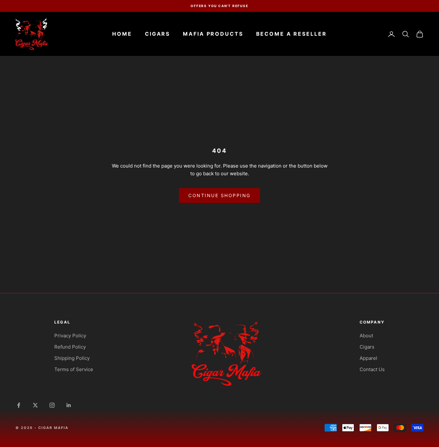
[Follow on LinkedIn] (69, 405)
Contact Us (372, 369)
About (366, 336)
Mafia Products (213, 34)
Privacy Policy (70, 336)
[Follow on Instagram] (52, 405)
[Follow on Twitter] (35, 405)
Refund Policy (70, 347)
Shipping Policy (72, 358)
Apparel (368, 358)
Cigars (157, 34)
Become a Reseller (291, 34)
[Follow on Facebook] (18, 405)
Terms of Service (73, 369)
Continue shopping (219, 195)
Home (122, 34)
